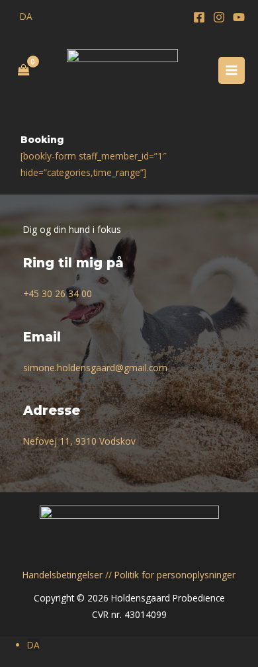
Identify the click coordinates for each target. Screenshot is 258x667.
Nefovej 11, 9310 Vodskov (79, 441)
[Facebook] (199, 17)
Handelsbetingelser (62, 574)
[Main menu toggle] (231, 70)
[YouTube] (239, 17)
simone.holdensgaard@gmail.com (95, 367)
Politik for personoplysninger (175, 574)
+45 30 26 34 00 (57, 293)
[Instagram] (219, 17)
